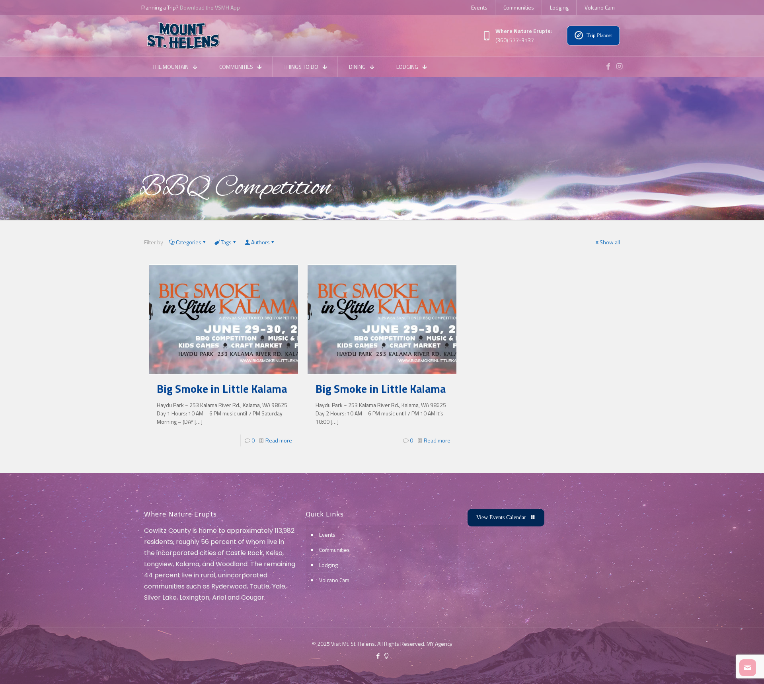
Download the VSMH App (210, 7)
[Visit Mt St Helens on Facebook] (608, 66)
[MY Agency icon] (386, 656)
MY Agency (439, 643)
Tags (226, 242)
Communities (334, 550)
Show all (610, 242)
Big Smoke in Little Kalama (222, 388)
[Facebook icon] (378, 656)
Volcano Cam (334, 580)
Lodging (328, 565)
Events (327, 534)
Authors (260, 242)
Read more (278, 440)
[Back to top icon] (725, 667)
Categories (188, 242)
